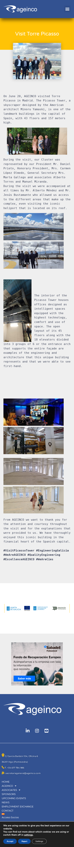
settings (28, 834)
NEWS (5, 802)
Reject (24, 841)
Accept (10, 841)
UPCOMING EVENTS (14, 798)
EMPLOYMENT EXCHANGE (17, 806)
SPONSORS (9, 794)
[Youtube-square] (46, 730)
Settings (39, 841)
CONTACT (7, 810)
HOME (5, 781)
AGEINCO (7, 785)
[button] (67, 9)
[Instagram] (37, 730)
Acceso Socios (10, 817)
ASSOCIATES (9, 790)
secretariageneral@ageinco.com (23, 773)
